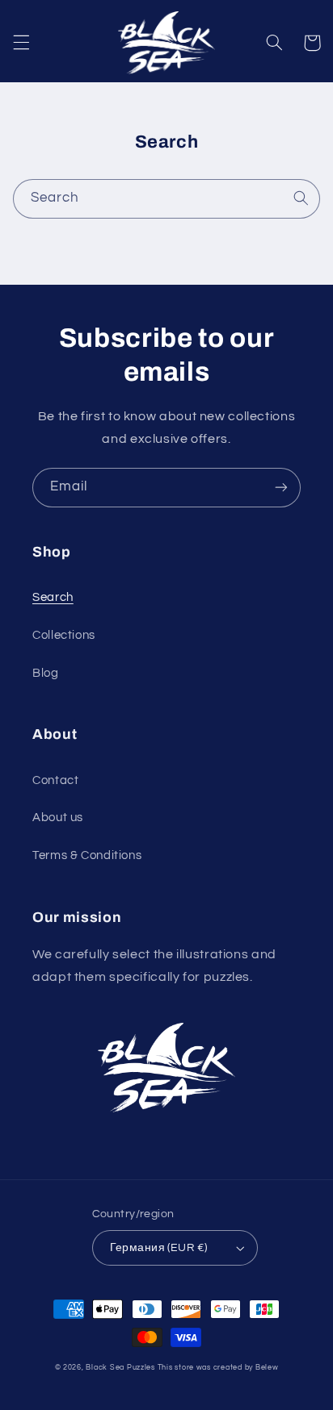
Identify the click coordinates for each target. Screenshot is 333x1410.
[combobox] (167, 199)
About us (57, 817)
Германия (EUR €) (159, 1248)
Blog (45, 673)
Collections (63, 635)
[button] (21, 42)
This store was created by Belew (218, 1367)
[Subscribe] (281, 487)
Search (53, 597)
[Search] (300, 198)
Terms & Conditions (86, 855)
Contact (55, 780)
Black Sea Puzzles (120, 1367)
